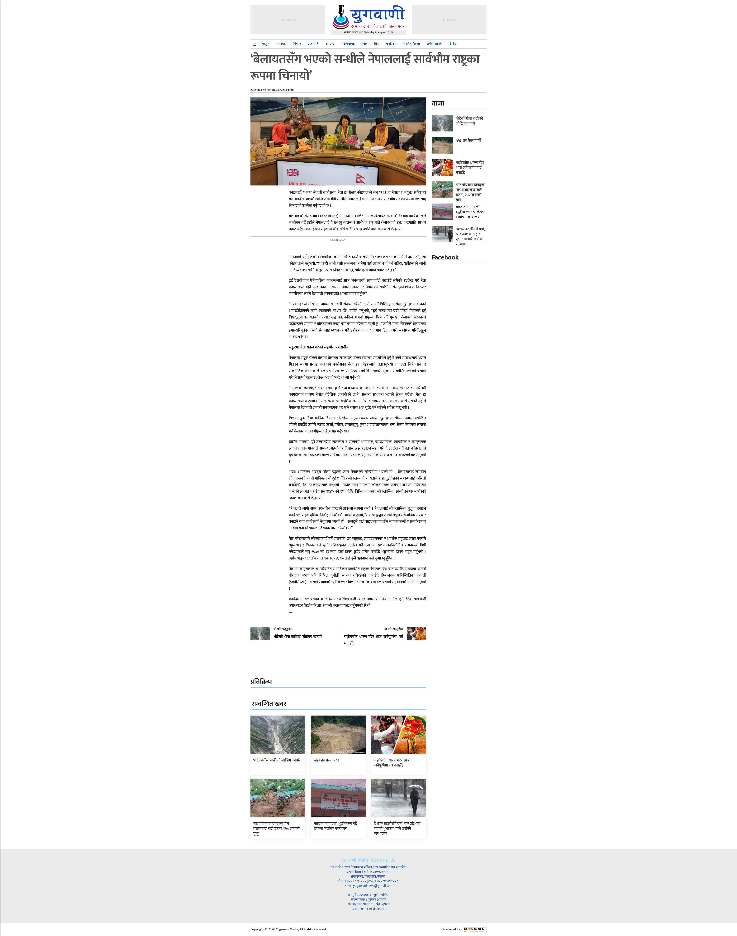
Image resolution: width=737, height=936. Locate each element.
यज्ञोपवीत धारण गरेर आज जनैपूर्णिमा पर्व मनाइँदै (392, 763)
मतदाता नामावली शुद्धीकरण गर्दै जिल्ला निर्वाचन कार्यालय (335, 826)
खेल (364, 44)
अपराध (329, 44)
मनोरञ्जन (391, 44)
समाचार (281, 44)
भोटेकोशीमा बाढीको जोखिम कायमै (276, 760)
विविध (452, 44)
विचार (297, 44)
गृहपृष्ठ (265, 44)
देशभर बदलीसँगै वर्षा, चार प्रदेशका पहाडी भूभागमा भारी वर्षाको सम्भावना (397, 828)
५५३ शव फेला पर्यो (326, 760)
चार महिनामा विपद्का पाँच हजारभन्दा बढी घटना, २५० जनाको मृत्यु (276, 828)
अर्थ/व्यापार (348, 44)
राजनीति (313, 44)
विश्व (376, 44)
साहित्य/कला (411, 44)
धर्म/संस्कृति (434, 44)
